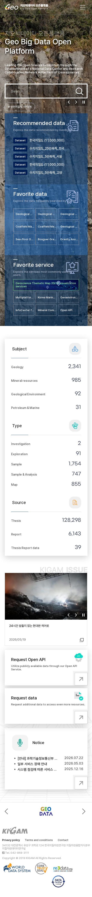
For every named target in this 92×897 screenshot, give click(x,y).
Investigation (20, 444)
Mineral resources (24, 380)
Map (14, 484)
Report (16, 534)
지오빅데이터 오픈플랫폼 (31, 8)
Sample (16, 464)
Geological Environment (28, 394)
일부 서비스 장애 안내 (32, 764)
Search (80, 91)
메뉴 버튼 (83, 7)
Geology (17, 367)
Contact (63, 840)
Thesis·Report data (25, 548)
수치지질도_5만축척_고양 (46, 173)
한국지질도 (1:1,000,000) (47, 140)
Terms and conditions (39, 840)
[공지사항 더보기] (80, 782)
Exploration (19, 454)
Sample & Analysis (24, 474)
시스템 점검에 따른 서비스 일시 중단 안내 (38, 770)
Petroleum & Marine (25, 408)
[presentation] (7, 811)
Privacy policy (11, 840)
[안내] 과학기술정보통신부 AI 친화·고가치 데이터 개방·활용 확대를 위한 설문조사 (38, 759)
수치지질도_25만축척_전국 (47, 148)
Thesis (16, 520)
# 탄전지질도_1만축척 (20, 106)
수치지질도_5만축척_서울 (46, 156)
